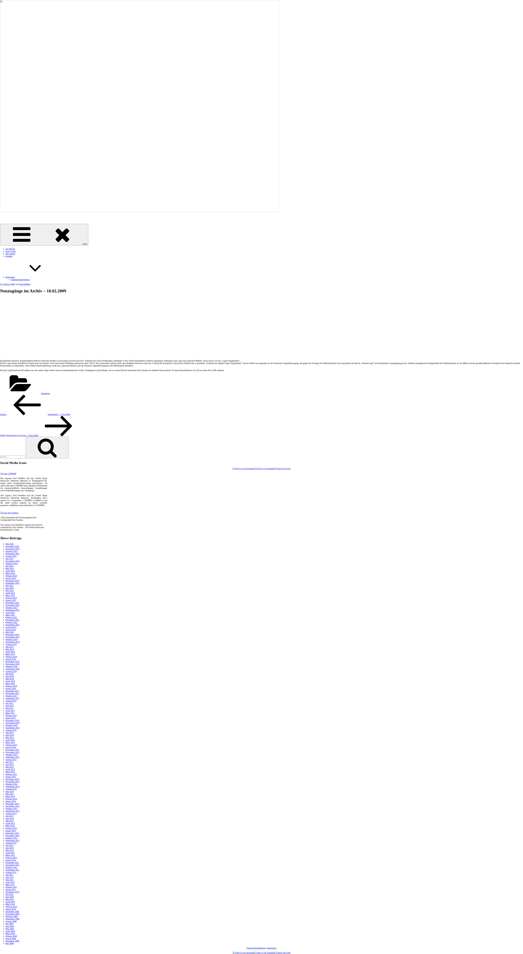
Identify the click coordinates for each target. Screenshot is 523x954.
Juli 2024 (9, 566)
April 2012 (10, 853)
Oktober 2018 (11, 666)
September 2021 (12, 625)
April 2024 (10, 571)
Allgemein (45, 393)
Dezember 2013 (12, 804)
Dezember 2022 (12, 603)
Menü (85, 244)
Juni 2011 (9, 877)
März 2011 (10, 884)
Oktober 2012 (11, 838)
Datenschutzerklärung (20, 279)
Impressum (10, 277)
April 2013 (10, 823)
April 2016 (10, 740)
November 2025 (12, 549)
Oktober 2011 (11, 867)
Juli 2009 (9, 924)
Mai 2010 (9, 899)
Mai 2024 (9, 568)
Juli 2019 (9, 647)
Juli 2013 (9, 816)
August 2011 (10, 872)
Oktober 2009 (11, 916)
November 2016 (12, 723)
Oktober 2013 (11, 808)
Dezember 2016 (12, 720)
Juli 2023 (9, 585)
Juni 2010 (9, 897)
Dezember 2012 (12, 833)
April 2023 (10, 593)
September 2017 (12, 698)
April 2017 (10, 710)
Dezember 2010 (12, 892)
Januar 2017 (10, 718)
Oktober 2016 (11, 725)
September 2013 (12, 811)
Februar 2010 (11, 907)
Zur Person (10, 249)
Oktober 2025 (11, 551)
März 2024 (10, 573)
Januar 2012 (10, 860)
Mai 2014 (9, 794)
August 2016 (11, 730)
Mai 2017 (9, 708)
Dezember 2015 (12, 750)
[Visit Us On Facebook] (243, 468)
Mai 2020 (9, 632)
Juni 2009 (9, 926)
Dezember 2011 (12, 862)
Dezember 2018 (12, 661)
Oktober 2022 (11, 607)
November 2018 (12, 664)
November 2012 (12, 835)
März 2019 (10, 654)
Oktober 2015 (11, 755)
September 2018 (12, 669)
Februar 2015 (11, 774)
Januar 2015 (10, 777)
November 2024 (12, 561)
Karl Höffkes (5, 216)
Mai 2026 (9, 544)
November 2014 (12, 782)
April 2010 (10, 902)
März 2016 (10, 742)
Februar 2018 (11, 686)
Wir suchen (10, 254)
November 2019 (12, 637)
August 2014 (11, 789)
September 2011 (12, 870)
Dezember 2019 (12, 634)
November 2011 (12, 865)
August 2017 (11, 701)
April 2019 (10, 652)
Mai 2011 (9, 880)
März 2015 (10, 772)
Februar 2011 (11, 887)
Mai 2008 (9, 943)
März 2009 (10, 933)
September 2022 (12, 610)
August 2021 (11, 627)
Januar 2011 (10, 889)
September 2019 (12, 642)
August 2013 (11, 813)
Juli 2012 (9, 845)
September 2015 (12, 757)
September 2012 (12, 840)
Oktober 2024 (11, 563)
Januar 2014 (10, 801)
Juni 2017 (9, 706)
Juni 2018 (9, 676)
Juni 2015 (9, 764)
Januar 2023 (10, 600)
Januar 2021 (10, 630)
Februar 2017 (11, 715)
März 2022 (10, 615)
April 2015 (10, 769)
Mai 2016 (9, 737)
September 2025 (12, 554)
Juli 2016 (9, 732)
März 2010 (10, 904)
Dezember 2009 (12, 911)
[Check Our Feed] (282, 468)
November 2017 (12, 693)
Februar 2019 (11, 657)
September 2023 (12, 583)
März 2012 (10, 855)
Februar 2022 (11, 617)
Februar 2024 (11, 576)
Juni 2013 (9, 818)
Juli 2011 (9, 875)
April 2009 (10, 931)
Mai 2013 (9, 821)
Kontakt (8, 256)
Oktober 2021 (11, 622)
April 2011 (10, 882)
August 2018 (11, 671)
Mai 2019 (9, 649)
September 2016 (12, 728)
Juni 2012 (9, 848)
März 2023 (10, 595)
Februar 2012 (11, 858)
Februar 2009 (11, 936)
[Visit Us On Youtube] (264, 468)
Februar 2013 (11, 828)
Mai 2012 (9, 850)
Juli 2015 (9, 762)
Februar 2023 (11, 598)
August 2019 (11, 644)
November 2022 (12, 605)
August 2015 (11, 759)
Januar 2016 (10, 747)
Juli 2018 (9, 674)
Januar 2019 (10, 659)
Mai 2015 (9, 767)
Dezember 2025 (12, 546)
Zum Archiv (10, 251)
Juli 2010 (9, 894)
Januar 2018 (10, 688)
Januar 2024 (10, 578)
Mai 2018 (9, 679)
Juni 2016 (9, 735)
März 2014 (10, 796)
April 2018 (10, 681)
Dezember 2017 (12, 691)
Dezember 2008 (12, 941)
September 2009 (12, 919)
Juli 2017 (9, 703)
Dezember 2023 (12, 581)
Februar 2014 (11, 799)
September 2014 (12, 786)
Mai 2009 (9, 929)
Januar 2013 (10, 831)
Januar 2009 (10, 938)
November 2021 (12, 620)
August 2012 (11, 843)
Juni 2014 (9, 791)
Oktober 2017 (11, 696)
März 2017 (10, 713)
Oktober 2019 (11, 639)
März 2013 (10, 826)
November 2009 (12, 914)
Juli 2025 (9, 558)
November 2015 (12, 752)
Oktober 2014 (11, 784)
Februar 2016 (11, 745)
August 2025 (11, 556)
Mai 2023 (9, 590)
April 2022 (10, 612)
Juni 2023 (9, 588)
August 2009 (11, 921)
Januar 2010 (10, 909)
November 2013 (12, 806)
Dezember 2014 (12, 779)
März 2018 (10, 683)
